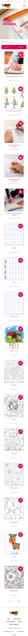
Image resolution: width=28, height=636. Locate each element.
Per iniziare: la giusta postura (14, 111)
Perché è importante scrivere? (14, 76)
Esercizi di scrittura (14, 252)
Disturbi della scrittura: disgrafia (14, 145)
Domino (14, 453)
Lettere (14, 248)
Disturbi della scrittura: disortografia (14, 180)
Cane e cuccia (14, 351)
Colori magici (14, 355)
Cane (14, 556)
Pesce (14, 419)
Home (2, 42)
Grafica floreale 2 (14, 591)
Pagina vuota (14, 316)
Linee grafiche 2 (14, 522)
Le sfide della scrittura (14, 80)
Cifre (14, 282)
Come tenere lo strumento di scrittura (14, 214)
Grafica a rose (14, 488)
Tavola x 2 (14, 385)
